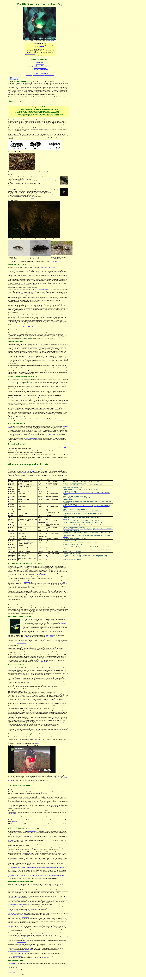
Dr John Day (11, 851)
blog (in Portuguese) (22, 942)
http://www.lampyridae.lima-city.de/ (43, 933)
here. (66, 386)
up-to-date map (33, 292)
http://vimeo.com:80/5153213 (60, 777)
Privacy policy (11, 972)
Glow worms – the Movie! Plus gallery (40, 73)
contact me (13, 963)
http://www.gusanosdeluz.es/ (16, 897)
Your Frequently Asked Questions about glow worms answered (40, 75)
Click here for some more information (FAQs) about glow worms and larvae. (25, 326)
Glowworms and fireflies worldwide (40, 72)
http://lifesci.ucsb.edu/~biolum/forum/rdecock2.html (20, 910)
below (51, 391)
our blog (29, 52)
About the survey (40, 62)
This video (10, 780)
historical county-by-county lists (15, 293)
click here (20, 611)
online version (46, 628)
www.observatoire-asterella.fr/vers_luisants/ (18, 893)
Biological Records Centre (44, 289)
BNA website (44, 661)
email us (24, 472)
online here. (64, 736)
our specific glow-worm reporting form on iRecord (22, 834)
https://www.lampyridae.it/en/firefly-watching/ (18, 951)
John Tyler (32, 836)
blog (64, 582)
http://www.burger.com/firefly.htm (16, 945)
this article (51, 434)
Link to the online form (40, 574)
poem (23, 953)
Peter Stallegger (11, 913)
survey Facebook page (22, 643)
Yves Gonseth (11, 926)
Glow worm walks (40, 65)
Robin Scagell (51, 40)
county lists (27, 582)
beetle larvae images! (54, 261)
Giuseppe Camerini (29, 949)
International (45, 957)
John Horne (10, 840)
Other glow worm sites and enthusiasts (40, 70)
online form (42, 46)
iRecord (35, 92)
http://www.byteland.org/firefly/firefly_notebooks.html (20, 936)
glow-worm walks (30, 54)
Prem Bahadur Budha (17, 956)
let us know (32, 471)
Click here (59, 844)
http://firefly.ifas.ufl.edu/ (13, 904)
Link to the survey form (13, 601)
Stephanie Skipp (32, 831)
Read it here (61, 420)
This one (29, 775)
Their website (14, 859)
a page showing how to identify (31, 438)
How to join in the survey (40, 68)
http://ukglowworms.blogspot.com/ (47, 267)
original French (49, 636)
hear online (14, 821)
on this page (13, 813)
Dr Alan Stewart (11, 848)
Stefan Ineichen (25, 917)
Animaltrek (28, 945)
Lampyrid (30, 853)
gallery (32, 198)
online (25, 885)
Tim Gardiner (41, 844)
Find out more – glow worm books (40, 69)
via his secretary (32, 902)
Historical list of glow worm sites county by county (40, 66)
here (12, 289)
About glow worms (40, 64)
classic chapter (49, 635)
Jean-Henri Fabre (27, 636)
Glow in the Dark (67, 519)
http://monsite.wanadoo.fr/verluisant (17, 914)
